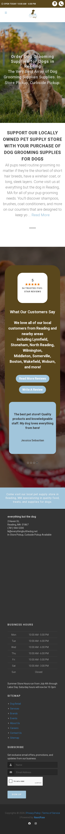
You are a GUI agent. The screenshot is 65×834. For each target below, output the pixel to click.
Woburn (48, 361)
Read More (41, 215)
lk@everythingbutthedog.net (23, 531)
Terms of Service (51, 813)
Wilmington (32, 350)
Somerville (41, 356)
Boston (16, 361)
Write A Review (32, 389)
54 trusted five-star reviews (32, 290)
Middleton (22, 356)
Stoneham (19, 345)
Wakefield (32, 361)
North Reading (42, 345)
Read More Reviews (32, 378)
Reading (43, 328)
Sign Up (17, 794)
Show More (52, 423)
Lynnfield (39, 339)
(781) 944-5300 (16, 528)
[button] (28, 463)
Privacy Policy (33, 813)
